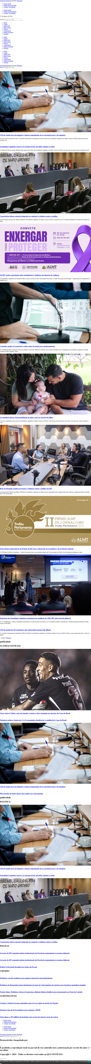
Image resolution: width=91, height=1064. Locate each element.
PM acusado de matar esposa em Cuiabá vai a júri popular (21, 794)
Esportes (6, 34)
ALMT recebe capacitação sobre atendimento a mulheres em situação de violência (29, 275)
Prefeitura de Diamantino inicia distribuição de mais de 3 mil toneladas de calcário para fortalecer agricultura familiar (43, 985)
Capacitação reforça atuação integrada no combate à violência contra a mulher (29, 216)
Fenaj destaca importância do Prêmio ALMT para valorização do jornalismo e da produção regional (36, 549)
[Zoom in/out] (6, 1058)
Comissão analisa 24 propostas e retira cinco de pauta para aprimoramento (27, 346)
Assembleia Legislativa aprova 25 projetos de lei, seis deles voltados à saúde (27, 147)
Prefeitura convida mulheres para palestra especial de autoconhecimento (26, 978)
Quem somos (7, 4)
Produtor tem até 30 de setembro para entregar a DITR (20, 1010)
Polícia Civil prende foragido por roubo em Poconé (18, 967)
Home (5, 23)
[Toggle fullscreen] (4, 1058)
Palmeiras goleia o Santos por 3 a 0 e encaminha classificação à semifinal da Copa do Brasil (33, 720)
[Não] (0, 1063)
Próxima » (9, 638)
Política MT (7, 26)
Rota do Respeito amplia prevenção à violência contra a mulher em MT (26, 489)
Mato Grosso (7, 27)
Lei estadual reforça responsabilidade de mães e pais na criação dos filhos (26, 417)
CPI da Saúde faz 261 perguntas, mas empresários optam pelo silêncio (25, 630)
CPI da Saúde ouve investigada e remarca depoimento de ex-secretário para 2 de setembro (32, 135)
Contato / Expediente (9, 7)
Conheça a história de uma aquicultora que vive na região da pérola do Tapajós (29, 1003)
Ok (89, 1061)
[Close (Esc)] (0, 1058)
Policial (6, 29)
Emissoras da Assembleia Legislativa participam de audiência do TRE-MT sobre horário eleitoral (35, 618)
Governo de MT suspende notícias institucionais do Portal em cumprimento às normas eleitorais (34, 953)
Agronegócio (7, 31)
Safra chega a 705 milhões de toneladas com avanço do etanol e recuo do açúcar (29, 1017)
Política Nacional (8, 32)
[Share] (2, 1058)
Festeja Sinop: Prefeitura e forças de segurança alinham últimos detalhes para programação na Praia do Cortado (41, 992)
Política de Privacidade (10, 5)
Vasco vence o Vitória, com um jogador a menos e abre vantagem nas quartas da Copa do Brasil (35, 713)
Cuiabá (6, 24)
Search (2, 19)
